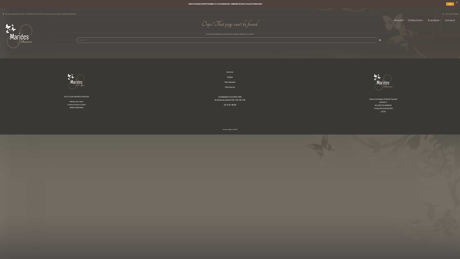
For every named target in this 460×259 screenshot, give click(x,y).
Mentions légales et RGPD (230, 129)
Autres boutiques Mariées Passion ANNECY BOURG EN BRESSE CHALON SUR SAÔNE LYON (383, 105)
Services (230, 72)
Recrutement (230, 82)
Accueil (399, 20)
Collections (415, 20)
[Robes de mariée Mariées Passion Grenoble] (20, 36)
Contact (450, 20)
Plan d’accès (230, 87)
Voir (450, 4)
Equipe (230, 77)
